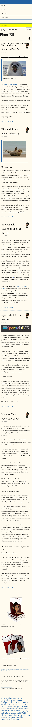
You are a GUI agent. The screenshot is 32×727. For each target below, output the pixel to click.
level (12, 708)
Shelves (10, 712)
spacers (3, 717)
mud (22, 711)
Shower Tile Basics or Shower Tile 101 (11, 228)
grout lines (21, 706)
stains (13, 717)
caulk (14, 700)
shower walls (19, 714)
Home (3, 6)
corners (21, 702)
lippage (20, 708)
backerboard (6, 699)
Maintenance (26, 708)
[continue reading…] (7, 121)
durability (20, 704)
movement (16, 710)
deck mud (9, 704)
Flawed (3, 9)
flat (2, 706)
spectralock (7, 717)
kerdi (9, 708)
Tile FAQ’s (4, 17)
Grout (14, 706)
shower (16, 712)
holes (6, 708)
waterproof (6, 719)
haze (27, 706)
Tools (3, 21)
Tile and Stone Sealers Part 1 (10, 84)
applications (18, 698)
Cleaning (15, 702)
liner (15, 708)
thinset (17, 717)
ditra (15, 704)
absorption (4, 698)
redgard (4, 713)
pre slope (26, 711)
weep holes (15, 719)
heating (3, 708)
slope (28, 715)
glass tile (10, 706)
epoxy (26, 704)
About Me (4, 13)
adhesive (11, 698)
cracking (26, 702)
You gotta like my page (6, 687)
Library (4, 25)
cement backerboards (11, 701)
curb (3, 704)
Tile (21, 717)
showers (9, 715)
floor (5, 706)
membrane (6, 710)
